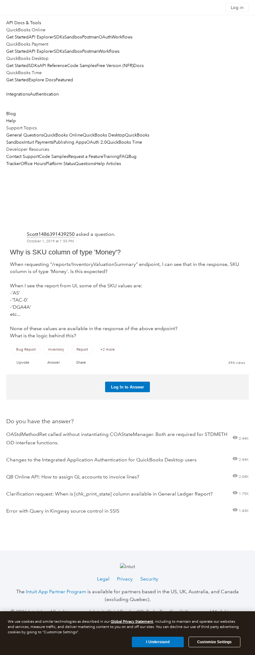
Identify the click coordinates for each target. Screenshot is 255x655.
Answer (53, 362)
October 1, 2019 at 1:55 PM (50, 241)
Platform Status (60, 163)
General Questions (25, 135)
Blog (11, 113)
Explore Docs (42, 80)
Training (111, 156)
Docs (138, 65)
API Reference (53, 65)
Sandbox (73, 37)
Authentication (44, 94)
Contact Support (22, 156)
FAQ (123, 156)
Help (11, 120)
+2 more (107, 349)
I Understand (157, 642)
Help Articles (108, 163)
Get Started (17, 37)
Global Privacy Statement (132, 621)
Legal (103, 579)
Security (149, 579)
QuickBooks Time (124, 142)
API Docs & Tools (23, 22)
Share (81, 362)
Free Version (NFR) (114, 65)
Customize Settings (214, 642)
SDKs (59, 37)
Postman (90, 37)
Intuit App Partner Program (56, 591)
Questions (85, 163)
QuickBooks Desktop (104, 135)
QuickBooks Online (63, 135)
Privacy (125, 579)
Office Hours (33, 163)
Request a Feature (85, 156)
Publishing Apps (69, 142)
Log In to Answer (127, 387)
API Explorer (41, 37)
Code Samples (81, 65)
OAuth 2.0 (96, 142)
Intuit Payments (38, 142)
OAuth (105, 37)
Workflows (122, 37)
